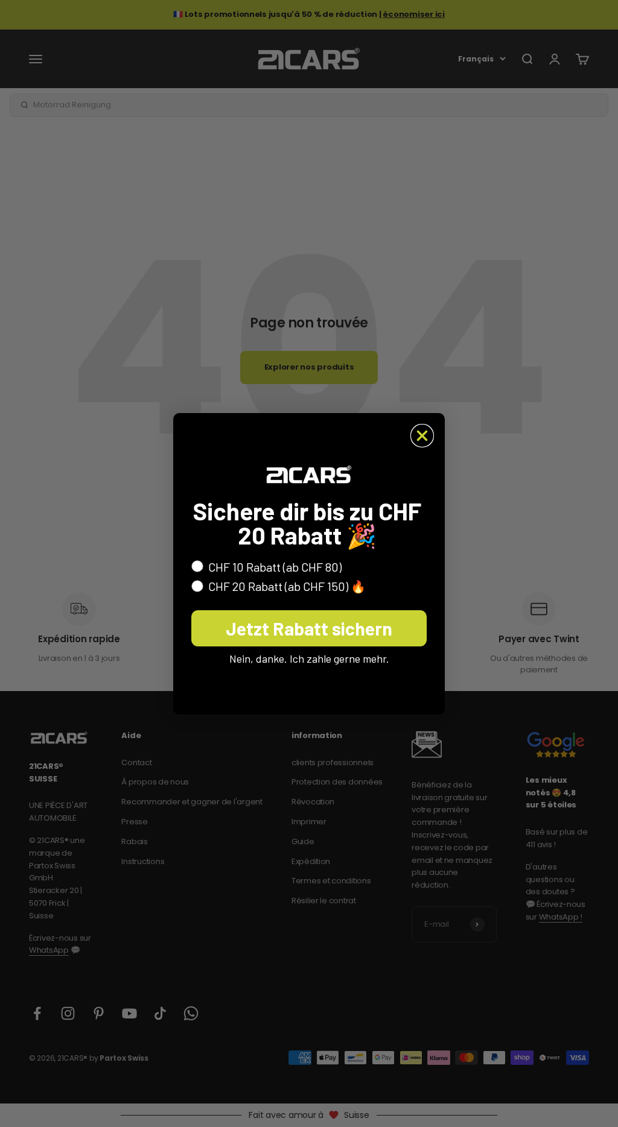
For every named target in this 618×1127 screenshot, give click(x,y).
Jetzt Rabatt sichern (309, 628)
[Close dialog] (422, 435)
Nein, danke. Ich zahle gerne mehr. (309, 658)
